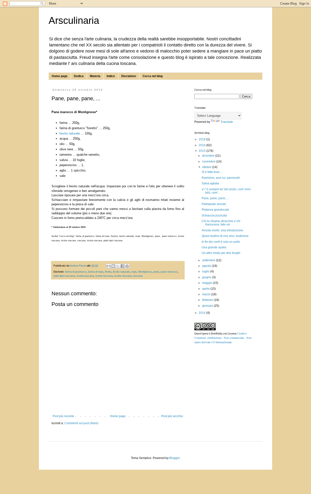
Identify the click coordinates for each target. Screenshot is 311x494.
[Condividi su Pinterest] (127, 266)
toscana (138, 275)
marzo (206, 294)
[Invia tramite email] (108, 266)
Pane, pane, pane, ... (215, 198)
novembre (209, 161)
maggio (207, 283)
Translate (227, 122)
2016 (202, 145)
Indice (111, 76)
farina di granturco (75, 271)
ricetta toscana (85, 275)
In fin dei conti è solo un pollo (221, 241)
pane (156, 271)
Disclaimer (128, 76)
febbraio (208, 300)
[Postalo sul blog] (113, 266)
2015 (202, 151)
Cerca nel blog (153, 76)
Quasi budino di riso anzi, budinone (225, 236)
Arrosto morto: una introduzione (222, 230)
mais (134, 271)
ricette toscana (104, 275)
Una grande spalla (214, 247)
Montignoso (145, 271)
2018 (202, 139)
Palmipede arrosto (214, 204)
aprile (206, 288)
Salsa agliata (210, 183)
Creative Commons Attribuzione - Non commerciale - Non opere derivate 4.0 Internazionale (222, 337)
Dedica (79, 76)
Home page (60, 76)
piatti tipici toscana (64, 275)
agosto (207, 266)
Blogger (174, 458)
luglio (206, 271)
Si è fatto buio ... (212, 172)
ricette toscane (123, 275)
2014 (202, 312)
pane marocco (169, 271)
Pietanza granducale (215, 209)
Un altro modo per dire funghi (221, 253)
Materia (95, 76)
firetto (108, 271)
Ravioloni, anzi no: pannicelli (221, 178)
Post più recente (63, 416)
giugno (207, 277)
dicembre (208, 155)
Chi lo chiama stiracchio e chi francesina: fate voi (221, 222)
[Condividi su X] (117, 266)
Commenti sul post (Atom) (81, 423)
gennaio (208, 305)
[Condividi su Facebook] (122, 266)
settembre (209, 260)
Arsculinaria (74, 20)
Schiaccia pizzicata (214, 215)
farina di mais (96, 271)
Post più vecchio (172, 416)
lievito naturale (70, 133)
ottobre (207, 167)
